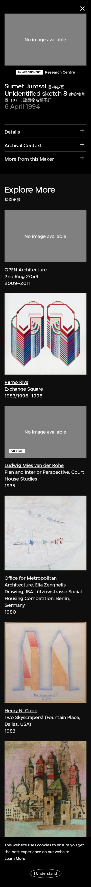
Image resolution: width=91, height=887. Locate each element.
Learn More (15, 858)
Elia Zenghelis (50, 585)
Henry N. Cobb (21, 711)
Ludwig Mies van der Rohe (34, 465)
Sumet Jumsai (25, 86)
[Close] (82, 8)
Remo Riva (16, 382)
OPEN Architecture (26, 270)
